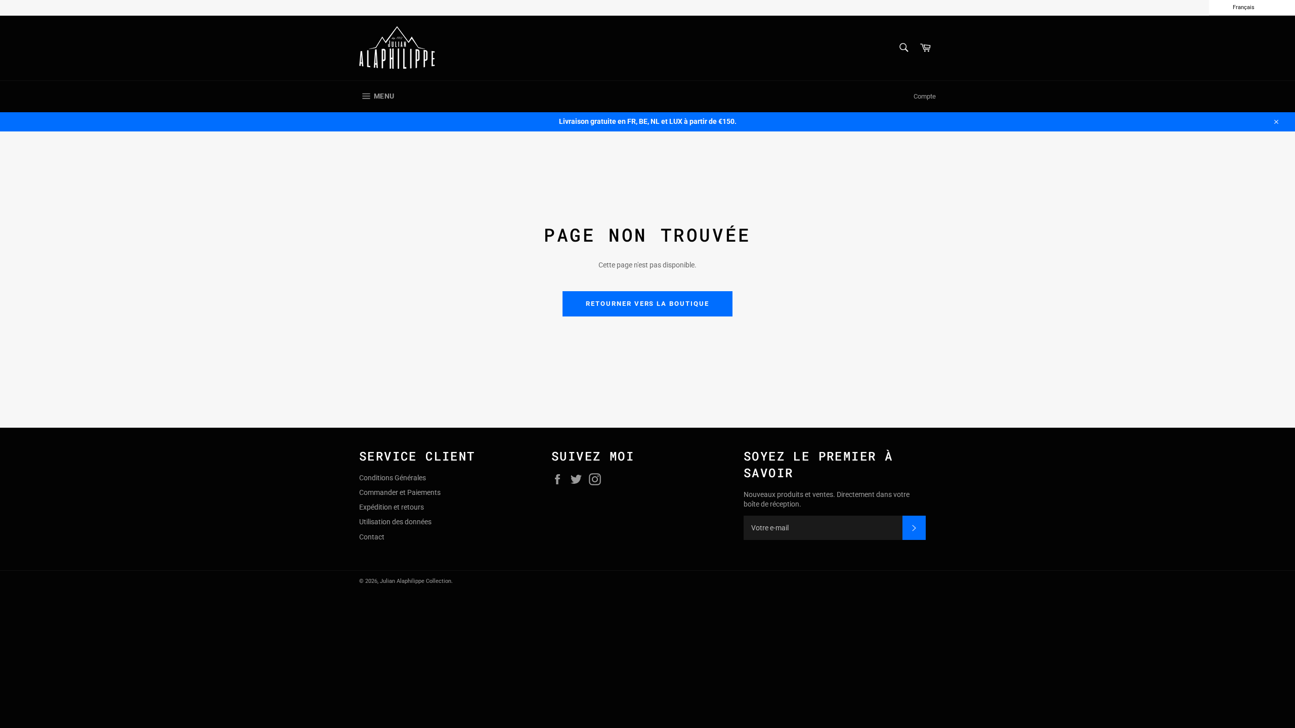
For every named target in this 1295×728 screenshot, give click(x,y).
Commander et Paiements (400, 492)
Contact (371, 537)
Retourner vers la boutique (647, 303)
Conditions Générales (392, 478)
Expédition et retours (391, 507)
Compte (925, 96)
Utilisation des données (395, 522)
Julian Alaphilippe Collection (415, 581)
